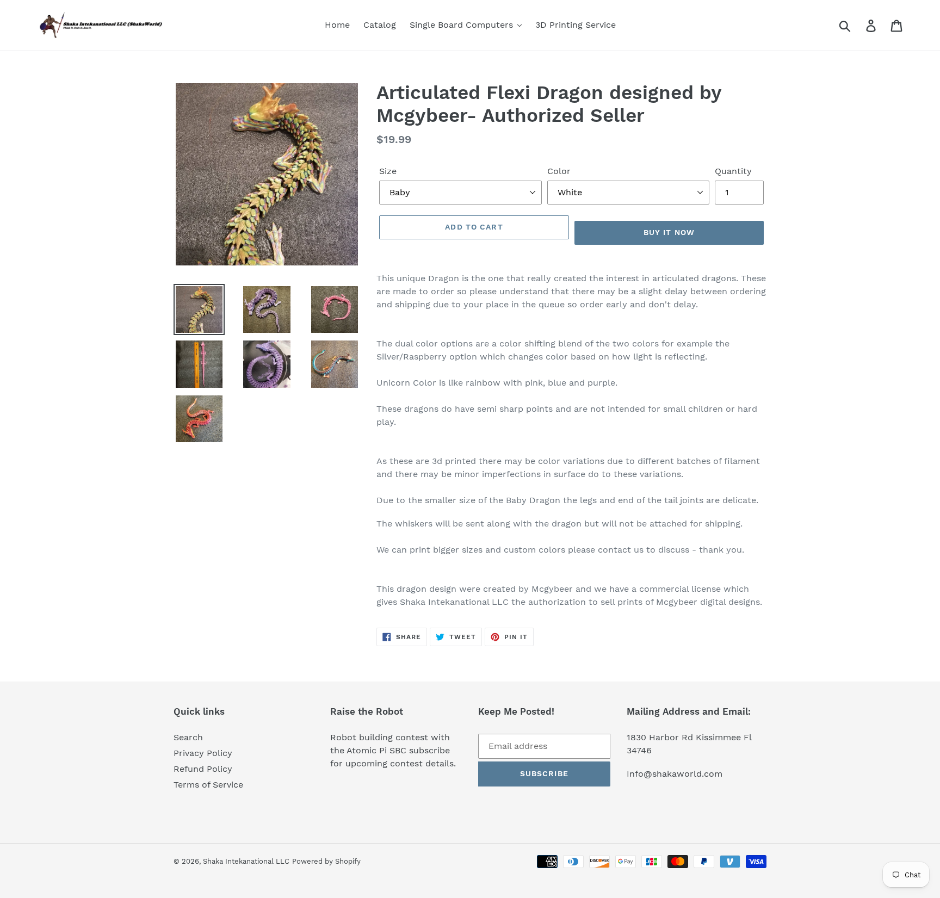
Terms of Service (208, 784)
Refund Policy (203, 769)
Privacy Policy (203, 753)
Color (559, 171)
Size (388, 171)
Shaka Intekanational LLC (246, 861)
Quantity (733, 171)
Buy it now (669, 232)
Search (188, 737)
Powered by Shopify (326, 861)
